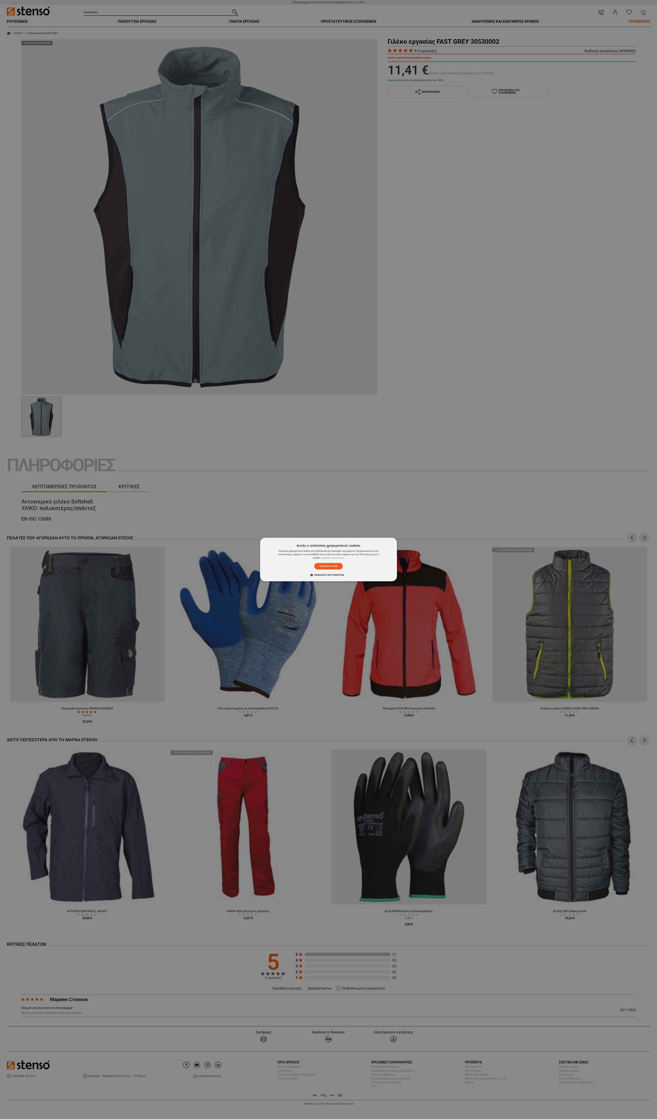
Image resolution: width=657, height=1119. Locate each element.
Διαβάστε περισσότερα (332, 557)
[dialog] (328, 559)
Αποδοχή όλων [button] (328, 566)
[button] (328, 575)
